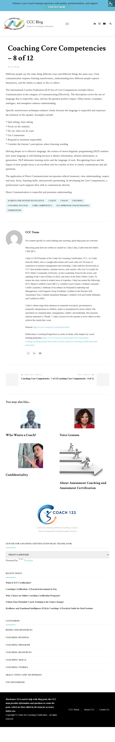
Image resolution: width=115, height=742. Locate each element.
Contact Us (104, 709)
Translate (28, 560)
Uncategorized (15, 682)
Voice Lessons (69, 435)
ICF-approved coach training (73, 206)
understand (14, 210)
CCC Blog (35, 22)
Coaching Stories (17, 667)
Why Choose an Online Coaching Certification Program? (33, 595)
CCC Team (15, 67)
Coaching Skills (16, 660)
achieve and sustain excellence (26, 201)
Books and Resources (19, 630)
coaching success (18, 206)
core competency (42, 206)
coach (64, 201)
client (52, 201)
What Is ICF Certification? (18, 583)
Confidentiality (17, 475)
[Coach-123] (57, 515)
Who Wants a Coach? (21, 435)
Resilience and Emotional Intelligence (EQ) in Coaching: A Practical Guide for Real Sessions (49, 608)
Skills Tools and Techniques (24, 675)
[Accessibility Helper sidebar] (111, 3)
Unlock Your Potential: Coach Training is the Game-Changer (35, 602)
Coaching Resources (19, 652)
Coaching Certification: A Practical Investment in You (31, 589)
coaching (77, 201)
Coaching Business (17, 637)
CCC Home (74, 709)
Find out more (56, 7)
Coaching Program (18, 645)
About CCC (89, 709)
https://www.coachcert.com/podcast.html (51, 327)
